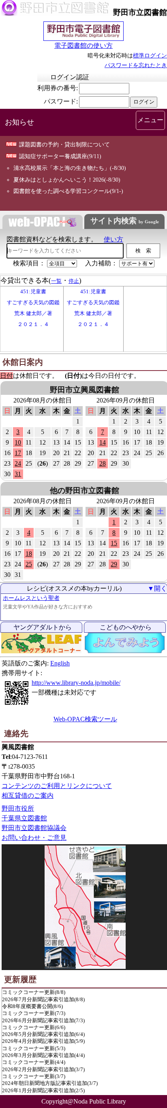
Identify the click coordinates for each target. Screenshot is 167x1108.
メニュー (150, 120)
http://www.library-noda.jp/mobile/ (76, 682)
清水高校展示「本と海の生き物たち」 (61, 168)
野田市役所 (18, 808)
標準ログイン (150, 55)
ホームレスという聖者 (31, 598)
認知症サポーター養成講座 (53, 156)
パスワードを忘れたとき (136, 65)
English (60, 663)
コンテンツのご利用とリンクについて (57, 785)
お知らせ (19, 122)
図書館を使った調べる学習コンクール (61, 191)
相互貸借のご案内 (28, 795)
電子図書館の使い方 (83, 45)
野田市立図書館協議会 (34, 827)
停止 (74, 281)
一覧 (56, 281)
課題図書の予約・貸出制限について (64, 144)
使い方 (113, 239)
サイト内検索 (124, 220)
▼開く (157, 588)
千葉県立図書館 (24, 818)
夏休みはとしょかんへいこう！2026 (58, 179)
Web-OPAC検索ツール (85, 719)
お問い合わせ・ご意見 (34, 837)
